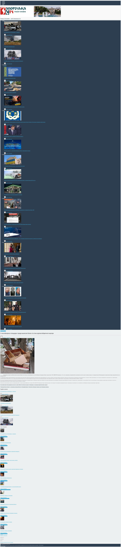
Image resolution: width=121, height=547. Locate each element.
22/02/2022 (11, 271)
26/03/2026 (10, 183)
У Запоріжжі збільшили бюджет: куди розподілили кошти (14, 166)
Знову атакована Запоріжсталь (6, 477)
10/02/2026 (10, 197)
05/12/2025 (10, 300)
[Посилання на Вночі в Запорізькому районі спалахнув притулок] (12, 324)
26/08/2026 (5, 497)
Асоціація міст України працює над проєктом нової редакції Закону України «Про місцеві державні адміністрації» (24, 122)
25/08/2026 (5, 532)
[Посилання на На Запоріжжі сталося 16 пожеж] (2, 520)
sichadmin (7, 256)
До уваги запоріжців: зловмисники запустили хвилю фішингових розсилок (17, 224)
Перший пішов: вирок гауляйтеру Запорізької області (13, 136)
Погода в (3, 535)
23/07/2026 (10, 227)
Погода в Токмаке (10, 542)
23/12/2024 (10, 124)
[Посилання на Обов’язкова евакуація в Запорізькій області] (2, 502)
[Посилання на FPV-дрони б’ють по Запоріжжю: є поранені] (12, 30)
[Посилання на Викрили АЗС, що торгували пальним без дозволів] (12, 192)
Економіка (3, 489)
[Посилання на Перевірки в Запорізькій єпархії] (12, 76)
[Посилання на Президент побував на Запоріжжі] (2, 493)
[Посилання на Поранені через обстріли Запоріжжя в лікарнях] (2, 511)
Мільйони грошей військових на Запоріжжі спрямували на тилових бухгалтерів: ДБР (19, 210)
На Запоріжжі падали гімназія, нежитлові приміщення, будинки (11, 469)
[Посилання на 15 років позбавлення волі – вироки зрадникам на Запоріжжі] (12, 295)
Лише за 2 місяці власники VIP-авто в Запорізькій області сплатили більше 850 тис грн (19, 180)
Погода (1, 534)
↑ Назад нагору (2, 546)
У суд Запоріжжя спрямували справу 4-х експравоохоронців (15, 312)
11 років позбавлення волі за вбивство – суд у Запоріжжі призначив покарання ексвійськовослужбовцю (23, 238)
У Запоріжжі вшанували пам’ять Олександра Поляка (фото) (15, 268)
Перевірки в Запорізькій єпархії (10, 78)
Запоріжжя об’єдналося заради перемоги (11, 254)
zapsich (7, 35)
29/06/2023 (10, 139)
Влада (3, 498)
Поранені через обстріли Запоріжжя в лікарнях (8, 513)
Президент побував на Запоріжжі (6, 495)
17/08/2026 (10, 109)
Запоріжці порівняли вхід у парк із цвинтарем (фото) (13, 282)
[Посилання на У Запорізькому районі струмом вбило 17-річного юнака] (12, 104)
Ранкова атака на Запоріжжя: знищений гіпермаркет (13, 61)
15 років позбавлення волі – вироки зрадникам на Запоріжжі (15, 297)
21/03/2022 (11, 256)
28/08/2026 (10, 35)
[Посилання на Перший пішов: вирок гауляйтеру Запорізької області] (12, 134)
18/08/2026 (10, 95)
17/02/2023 (10, 153)
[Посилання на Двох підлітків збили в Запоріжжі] (12, 90)
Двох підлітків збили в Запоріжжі (10, 92)
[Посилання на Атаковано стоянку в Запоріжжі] (2, 528)
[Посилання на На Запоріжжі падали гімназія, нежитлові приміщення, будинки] (2, 467)
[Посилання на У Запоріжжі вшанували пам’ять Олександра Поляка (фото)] (12, 266)
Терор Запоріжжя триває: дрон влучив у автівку (9, 460)
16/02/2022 (11, 285)
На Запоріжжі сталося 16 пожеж (6, 522)
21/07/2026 (10, 241)
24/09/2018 (8, 337)
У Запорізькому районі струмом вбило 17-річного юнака (14, 106)
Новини (6, 436)
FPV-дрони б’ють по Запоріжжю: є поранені (12, 32)
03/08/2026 (10, 212)
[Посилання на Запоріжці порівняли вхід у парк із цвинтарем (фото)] (12, 280)
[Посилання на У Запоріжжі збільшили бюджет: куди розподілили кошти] (12, 164)
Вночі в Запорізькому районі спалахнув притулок (13, 326)
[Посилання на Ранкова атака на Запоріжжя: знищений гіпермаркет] (12, 59)
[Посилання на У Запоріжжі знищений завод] (12, 44)
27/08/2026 (10, 168)
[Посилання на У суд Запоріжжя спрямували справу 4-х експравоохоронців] (12, 310)
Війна (1, 436)
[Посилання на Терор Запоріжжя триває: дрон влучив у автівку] (2, 458)
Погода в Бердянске (3, 542)
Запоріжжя (3, 436)
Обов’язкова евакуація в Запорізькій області (8, 504)
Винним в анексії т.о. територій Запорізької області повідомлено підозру (17, 150)
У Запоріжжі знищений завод (9, 46)
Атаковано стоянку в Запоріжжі (6, 530)
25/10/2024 (10, 329)
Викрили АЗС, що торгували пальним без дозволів (13, 194)
